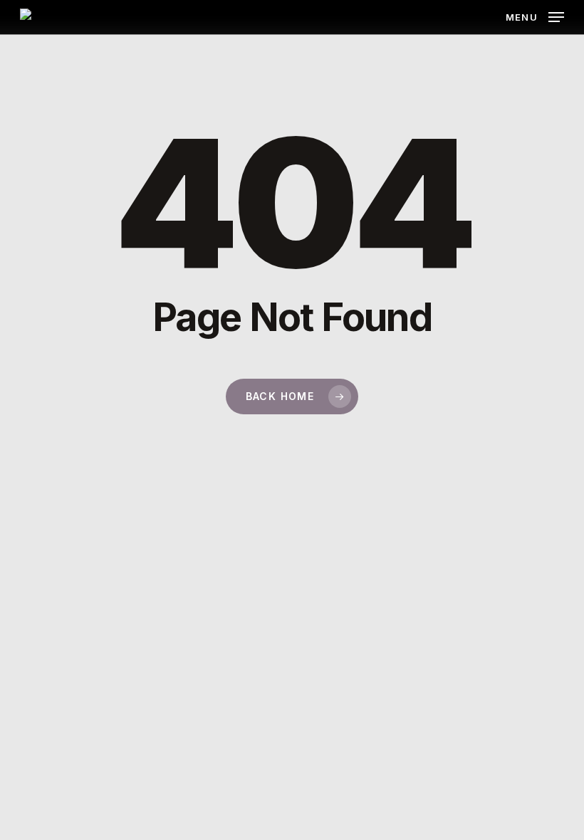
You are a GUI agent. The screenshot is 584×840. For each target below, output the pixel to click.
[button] (535, 16)
